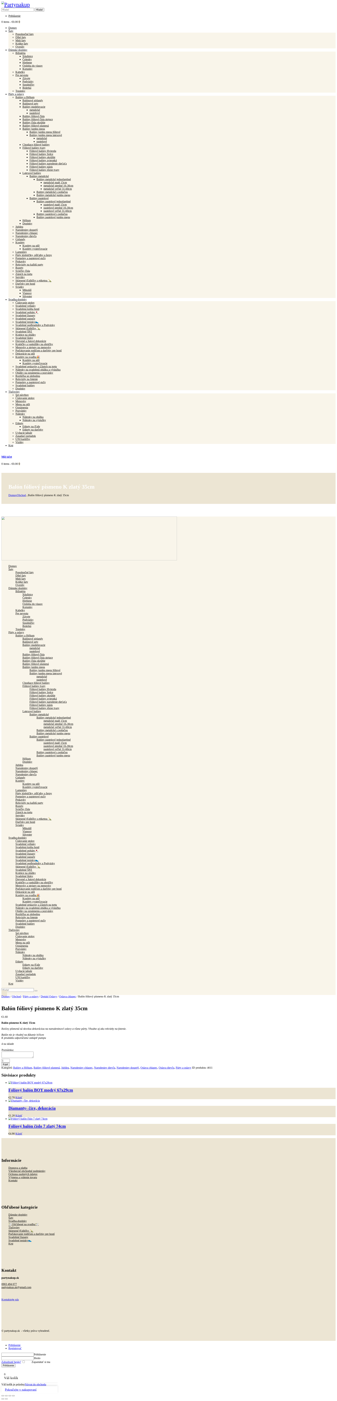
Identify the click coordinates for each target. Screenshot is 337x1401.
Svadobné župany (18, 1237)
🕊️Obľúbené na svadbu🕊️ (23, 1224)
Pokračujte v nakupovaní (21, 1389)
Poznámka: (8, 1049)
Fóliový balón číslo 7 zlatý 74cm (37, 1126)
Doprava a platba (17, 1167)
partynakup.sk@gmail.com (16, 1287)
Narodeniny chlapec (81, 1067)
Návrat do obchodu (35, 1384)
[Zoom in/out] (2, 1395)
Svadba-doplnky (17, 1220)
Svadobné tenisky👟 (20, 1240)
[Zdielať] (9, 1395)
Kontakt (12, 1180)
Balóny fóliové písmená (47, 1067)
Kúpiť (5, 1064)
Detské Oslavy (49, 996)
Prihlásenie (14, 1345)
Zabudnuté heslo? (11, 1361)
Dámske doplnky (17, 1214)
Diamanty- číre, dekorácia (32, 1108)
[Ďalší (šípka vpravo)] (6, 1398)
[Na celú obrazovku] (6, 1395)
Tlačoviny (14, 1227)
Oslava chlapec (67, 996)
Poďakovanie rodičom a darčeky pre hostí (31, 1233)
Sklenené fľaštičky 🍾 (20, 1230)
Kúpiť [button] (18, 1097)
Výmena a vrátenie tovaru (22, 1177)
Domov (12, 495)
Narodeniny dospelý (128, 1067)
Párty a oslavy (31, 996)
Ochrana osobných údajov (23, 1174)
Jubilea (65, 1067)
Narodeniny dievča (104, 1067)
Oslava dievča (166, 1067)
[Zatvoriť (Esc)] (13, 1395)
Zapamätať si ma (40, 1361)
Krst (10, 1243)
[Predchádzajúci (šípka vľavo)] (2, 1398)
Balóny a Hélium (22, 1067)
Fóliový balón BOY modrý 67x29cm (40, 1090)
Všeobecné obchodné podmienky (26, 1170)
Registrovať (15, 1348)
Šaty (10, 1217)
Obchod (21, 495)
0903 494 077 (9, 1284)
